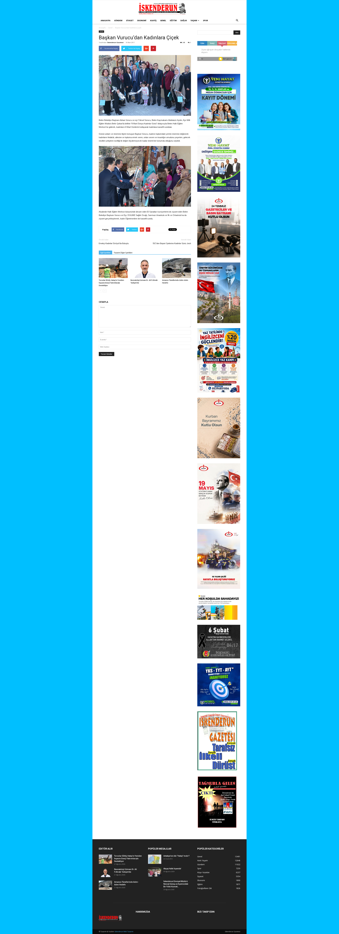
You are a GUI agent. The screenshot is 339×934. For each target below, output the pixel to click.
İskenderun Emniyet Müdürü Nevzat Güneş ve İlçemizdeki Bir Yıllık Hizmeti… (175, 884)
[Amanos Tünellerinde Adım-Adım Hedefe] (176, 268)
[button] (237, 20)
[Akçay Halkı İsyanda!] (154, 872)
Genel (163, 20)
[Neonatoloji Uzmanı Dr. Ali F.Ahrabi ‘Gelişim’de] (144, 268)
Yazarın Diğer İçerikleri (123, 253)
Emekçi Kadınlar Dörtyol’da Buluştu (114, 243)
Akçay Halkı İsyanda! (172, 869)
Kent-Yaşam (202, 860)
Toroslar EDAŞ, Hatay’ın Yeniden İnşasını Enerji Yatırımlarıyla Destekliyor (111, 282)
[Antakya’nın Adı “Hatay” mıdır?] (154, 859)
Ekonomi (141, 20)
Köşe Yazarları (203, 872)
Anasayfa (105, 20)
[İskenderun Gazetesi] (169, 9)
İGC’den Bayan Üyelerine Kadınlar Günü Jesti (172, 243)
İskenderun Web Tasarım (124, 931)
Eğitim (173, 20)
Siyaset (130, 20)
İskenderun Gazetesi (115, 42)
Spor (205, 20)
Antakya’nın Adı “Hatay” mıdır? (176, 856)
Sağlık (183, 20)
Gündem (118, 20)
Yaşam (194, 20)
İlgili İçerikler (105, 253)
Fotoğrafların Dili (204, 888)
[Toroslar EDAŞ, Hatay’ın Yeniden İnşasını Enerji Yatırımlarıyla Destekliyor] (113, 268)
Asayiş (153, 20)
